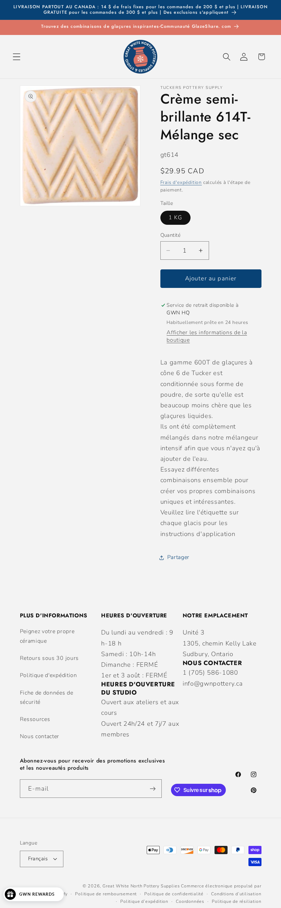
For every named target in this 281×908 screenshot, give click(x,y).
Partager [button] (178, 557)
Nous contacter (40, 736)
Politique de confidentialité (174, 894)
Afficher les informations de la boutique (207, 336)
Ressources (35, 719)
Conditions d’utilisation (236, 894)
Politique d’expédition (144, 901)
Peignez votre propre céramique (47, 636)
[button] (16, 57)
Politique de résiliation (236, 901)
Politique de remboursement (106, 894)
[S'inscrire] (152, 788)
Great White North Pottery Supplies (141, 886)
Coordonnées (190, 901)
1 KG (176, 217)
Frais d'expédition (181, 182)
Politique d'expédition (48, 675)
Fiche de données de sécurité (46, 697)
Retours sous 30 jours (49, 658)
